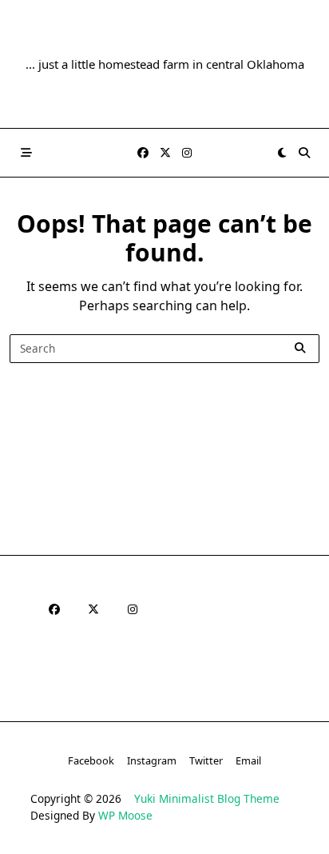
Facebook (91, 760)
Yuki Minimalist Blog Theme (206, 798)
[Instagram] (187, 153)
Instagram (151, 760)
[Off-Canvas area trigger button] (26, 153)
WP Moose (125, 815)
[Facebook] (143, 153)
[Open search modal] (304, 153)
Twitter (206, 760)
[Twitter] (165, 153)
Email (248, 760)
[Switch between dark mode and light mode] (282, 153)
